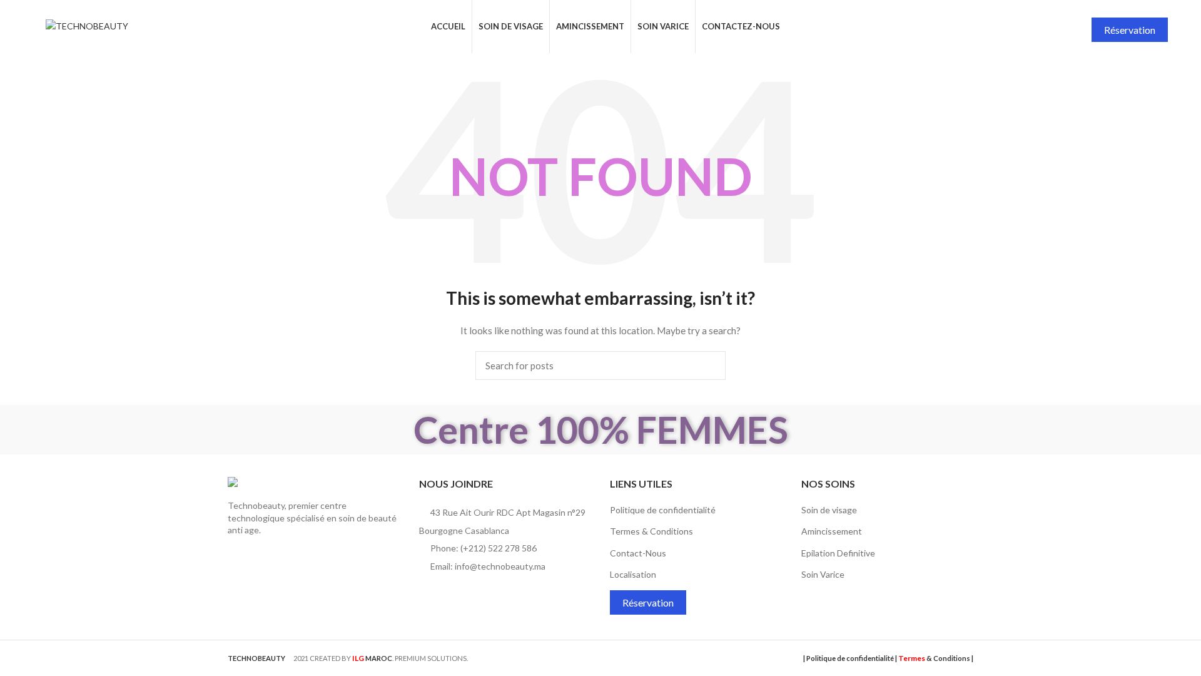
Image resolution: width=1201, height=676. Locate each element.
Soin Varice (822, 574)
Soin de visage (829, 509)
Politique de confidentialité (663, 509)
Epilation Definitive (838, 553)
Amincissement (831, 531)
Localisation (633, 574)
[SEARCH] (708, 365)
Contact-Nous (638, 553)
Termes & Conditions (651, 531)
